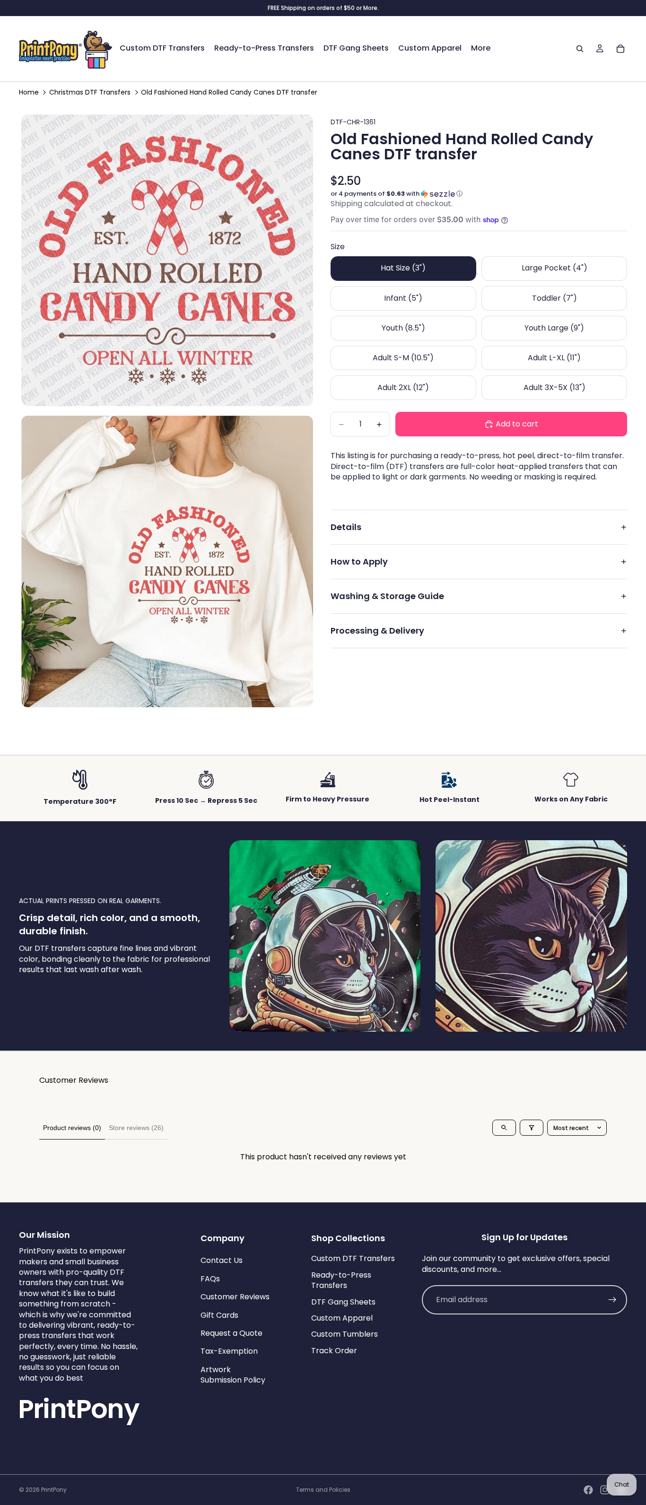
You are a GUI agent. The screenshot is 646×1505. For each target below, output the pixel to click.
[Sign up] (612, 1300)
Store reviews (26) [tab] (136, 1127)
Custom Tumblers (344, 1334)
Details (346, 527)
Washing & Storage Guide (387, 596)
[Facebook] (588, 1490)
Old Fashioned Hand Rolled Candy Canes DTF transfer (229, 92)
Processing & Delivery (377, 630)
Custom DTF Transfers (353, 1258)
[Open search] (504, 1128)
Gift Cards (219, 1314)
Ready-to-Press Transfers (341, 1280)
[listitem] (480, 48)
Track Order (334, 1350)
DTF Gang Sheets (343, 1301)
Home (29, 92)
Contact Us (222, 1260)
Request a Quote (231, 1333)
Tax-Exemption (229, 1351)
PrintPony (54, 1490)
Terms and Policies (323, 1490)
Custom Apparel (342, 1318)
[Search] (579, 48)
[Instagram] (605, 1490)
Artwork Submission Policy (233, 1374)
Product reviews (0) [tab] (72, 1127)
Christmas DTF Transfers (90, 92)
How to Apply (359, 561)
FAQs (210, 1278)
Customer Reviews (235, 1296)
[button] (479, 194)
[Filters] (531, 1128)
